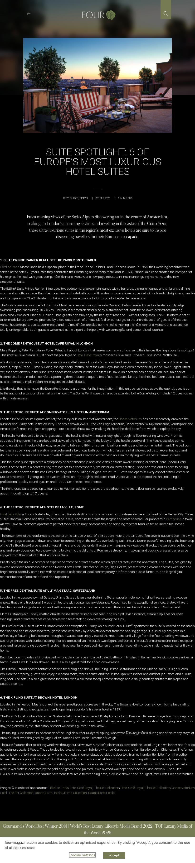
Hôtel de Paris (9, 267)
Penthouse (173, 519)
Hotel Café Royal (81, 788)
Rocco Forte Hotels (48, 793)
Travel (83, 198)
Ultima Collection (75, 793)
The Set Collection (106, 788)
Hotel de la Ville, (10, 514)
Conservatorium (130, 419)
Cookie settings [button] (82, 855)
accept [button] (114, 855)
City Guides (70, 198)
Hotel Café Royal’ (88, 355)
